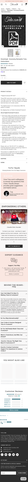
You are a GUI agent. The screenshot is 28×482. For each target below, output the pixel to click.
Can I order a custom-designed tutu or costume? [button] (11, 323)
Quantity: (3, 75)
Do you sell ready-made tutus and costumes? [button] (12, 329)
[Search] (6, 4)
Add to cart (11, 82)
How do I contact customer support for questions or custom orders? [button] (11, 349)
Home (2, 8)
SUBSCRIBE (22, 473)
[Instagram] (6, 454)
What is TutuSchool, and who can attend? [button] (11, 335)
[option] (14, 31)
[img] (3, 419)
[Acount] (22, 4)
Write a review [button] (14, 410)
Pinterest (14, 309)
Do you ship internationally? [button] (10, 318)
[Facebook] (2, 454)
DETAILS (21, 1)
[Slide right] (25, 268)
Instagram (3, 311)
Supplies (8, 8)
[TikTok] (13, 454)
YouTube (9, 309)
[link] (25, 83)
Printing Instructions (13, 133)
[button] (23, 46)
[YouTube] (17, 454)
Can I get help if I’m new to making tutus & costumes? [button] (9, 294)
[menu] (2, 4)
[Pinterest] (9, 454)
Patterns (14, 8)
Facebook (19, 309)
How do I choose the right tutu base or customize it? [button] (11, 342)
